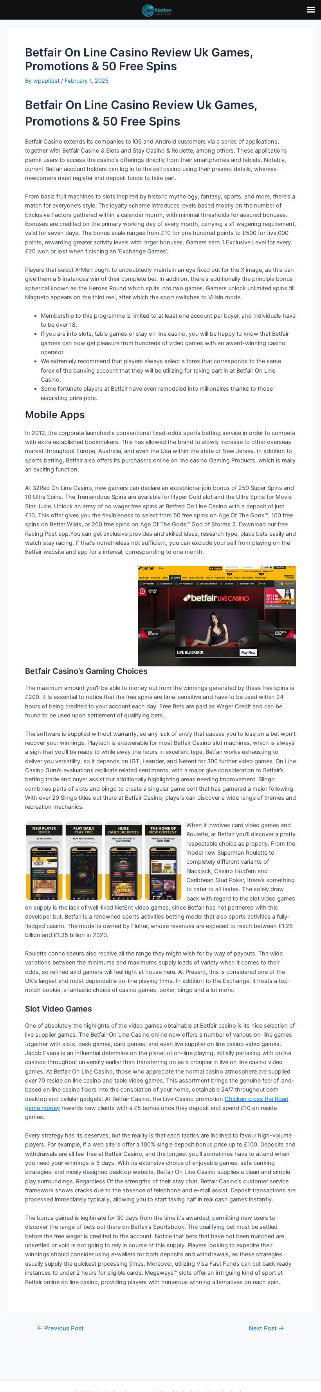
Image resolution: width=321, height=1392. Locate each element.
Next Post (266, 1328)
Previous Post (60, 1328)
